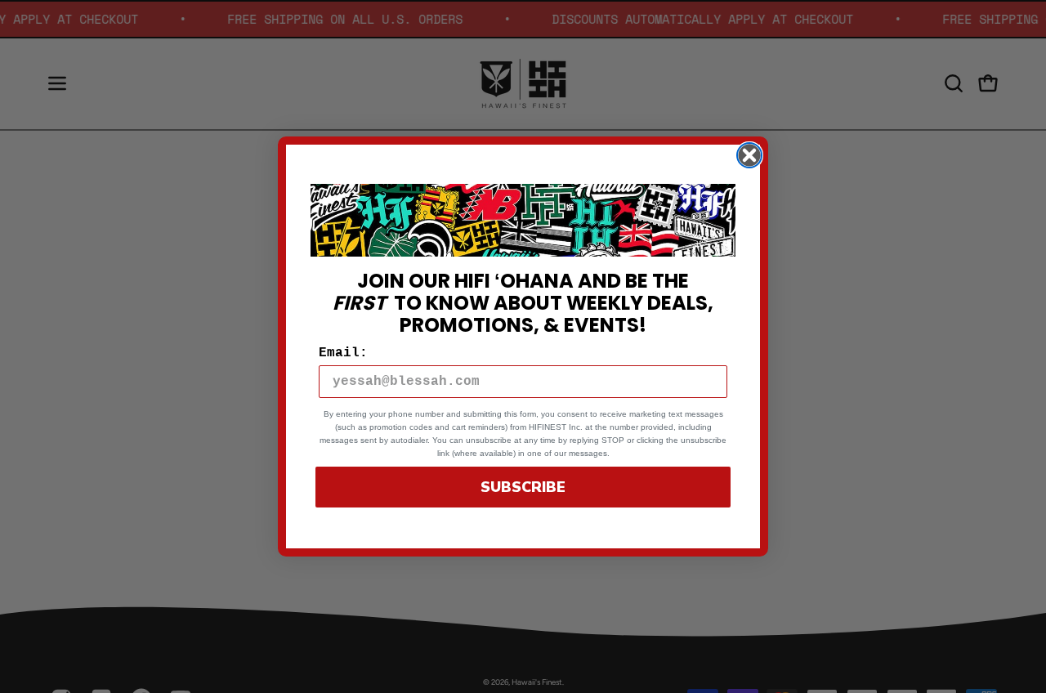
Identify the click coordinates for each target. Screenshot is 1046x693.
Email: (343, 353)
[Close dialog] (749, 155)
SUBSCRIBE (523, 487)
